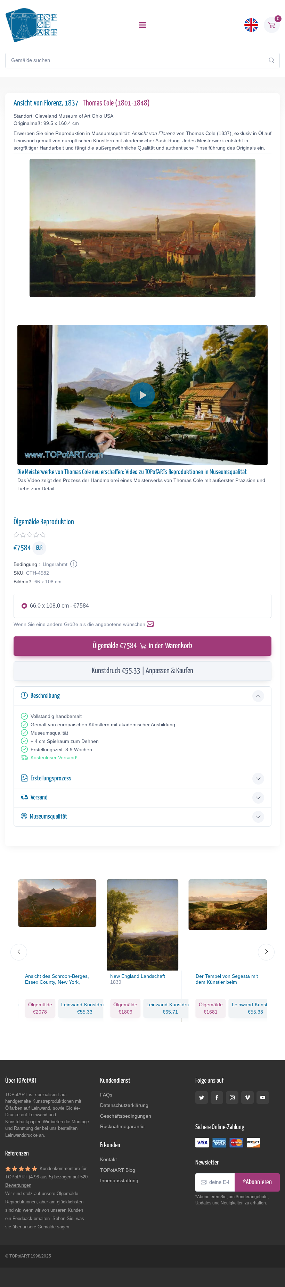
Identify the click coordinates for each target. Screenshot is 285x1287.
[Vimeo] (247, 1097)
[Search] (271, 60)
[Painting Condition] (73, 564)
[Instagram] (232, 1097)
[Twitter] (201, 1097)
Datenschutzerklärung (124, 1105)
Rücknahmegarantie (122, 1126)
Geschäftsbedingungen (125, 1116)
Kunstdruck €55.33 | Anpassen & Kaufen (142, 671)
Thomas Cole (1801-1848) (116, 103)
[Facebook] (217, 1097)
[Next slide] (266, 952)
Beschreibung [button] (45, 696)
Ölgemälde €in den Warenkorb (142, 646)
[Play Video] (142, 394)
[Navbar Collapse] (142, 25)
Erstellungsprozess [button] (51, 778)
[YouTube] (262, 1097)
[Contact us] (151, 624)
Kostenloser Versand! (54, 757)
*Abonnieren (257, 1182)
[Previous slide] (18, 952)
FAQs (106, 1095)
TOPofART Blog (117, 1170)
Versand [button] (39, 797)
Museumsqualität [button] (48, 816)
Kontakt (108, 1159)
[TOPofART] (31, 25)
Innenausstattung (119, 1180)
